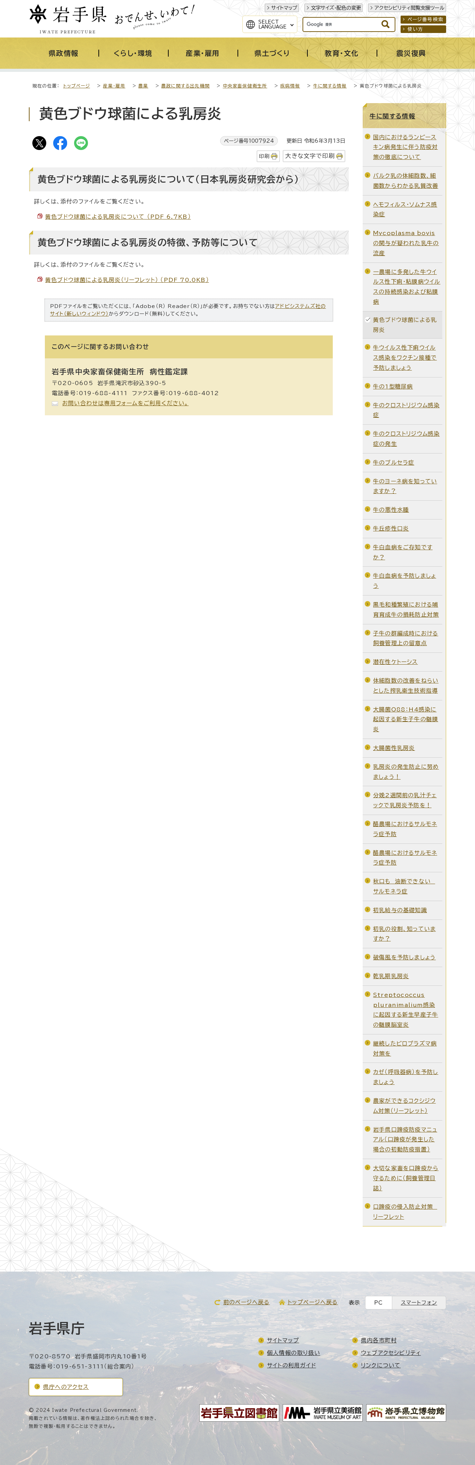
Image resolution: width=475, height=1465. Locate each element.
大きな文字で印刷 (310, 156)
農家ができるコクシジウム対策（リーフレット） (404, 1106)
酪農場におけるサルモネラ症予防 (405, 829)
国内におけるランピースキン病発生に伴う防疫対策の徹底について (405, 147)
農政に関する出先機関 (185, 86)
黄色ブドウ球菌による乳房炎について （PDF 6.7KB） (118, 216)
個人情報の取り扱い (293, 1353)
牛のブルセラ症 (393, 462)
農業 (143, 86)
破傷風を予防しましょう (404, 957)
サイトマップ (284, 7)
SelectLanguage (272, 24)
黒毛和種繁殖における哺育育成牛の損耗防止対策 (406, 609)
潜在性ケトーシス (395, 662)
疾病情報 (290, 86)
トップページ (76, 86)
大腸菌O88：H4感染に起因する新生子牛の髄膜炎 (405, 719)
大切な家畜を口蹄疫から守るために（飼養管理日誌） (405, 1178)
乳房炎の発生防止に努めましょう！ (406, 772)
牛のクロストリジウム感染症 (406, 410)
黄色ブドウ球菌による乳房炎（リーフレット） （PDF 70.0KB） (127, 280)
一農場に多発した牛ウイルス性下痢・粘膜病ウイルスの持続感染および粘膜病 (406, 287)
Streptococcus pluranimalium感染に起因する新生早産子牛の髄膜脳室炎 (405, 1009)
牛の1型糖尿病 (393, 386)
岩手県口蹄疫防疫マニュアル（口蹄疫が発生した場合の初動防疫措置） (405, 1139)
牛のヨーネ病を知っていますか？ (405, 486)
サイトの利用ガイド (291, 1365)
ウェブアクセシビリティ (391, 1353)
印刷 (264, 156)
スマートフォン (419, 1302)
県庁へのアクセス (66, 1387)
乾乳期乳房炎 (391, 976)
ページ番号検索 (425, 19)
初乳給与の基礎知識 (400, 910)
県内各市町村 (379, 1340)
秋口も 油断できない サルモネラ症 (404, 886)
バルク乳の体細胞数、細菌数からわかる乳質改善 (405, 181)
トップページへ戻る (313, 1302)
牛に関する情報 (330, 86)
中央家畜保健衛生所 (245, 86)
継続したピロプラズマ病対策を (405, 1048)
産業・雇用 (114, 86)
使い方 (416, 29)
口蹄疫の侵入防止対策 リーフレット (405, 1212)
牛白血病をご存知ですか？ (403, 552)
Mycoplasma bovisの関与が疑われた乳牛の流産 (406, 243)
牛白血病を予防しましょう (404, 581)
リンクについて (381, 1365)
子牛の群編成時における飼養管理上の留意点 (405, 638)
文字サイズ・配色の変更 (336, 7)
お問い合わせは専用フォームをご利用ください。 (125, 403)
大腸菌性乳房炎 (394, 748)
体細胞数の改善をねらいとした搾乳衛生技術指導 (405, 685)
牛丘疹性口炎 (391, 528)
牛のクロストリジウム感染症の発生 (406, 439)
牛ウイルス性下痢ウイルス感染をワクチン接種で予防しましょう (405, 358)
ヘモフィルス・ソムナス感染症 (405, 209)
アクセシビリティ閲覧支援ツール (409, 7)
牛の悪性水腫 (391, 510)
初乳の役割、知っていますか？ (404, 934)
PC (378, 1302)
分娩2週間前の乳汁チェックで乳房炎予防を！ (405, 800)
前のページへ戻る (246, 1302)
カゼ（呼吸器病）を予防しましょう (405, 1077)
